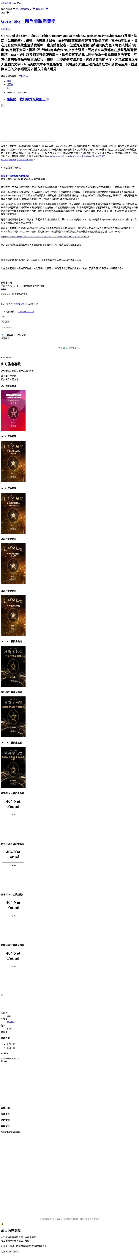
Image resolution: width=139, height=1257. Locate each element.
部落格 (10, 84)
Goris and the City (26, 311)
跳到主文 (5, 29)
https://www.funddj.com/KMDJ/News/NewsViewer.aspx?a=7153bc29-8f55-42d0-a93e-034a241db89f (45, 236)
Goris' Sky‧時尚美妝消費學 (28, 21)
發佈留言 (5, 338)
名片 (9, 88)
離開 (15, 1252)
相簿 (9, 81)
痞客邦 (16, 304)
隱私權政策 (84, 1219)
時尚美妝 (23, 76)
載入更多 (5, 322)
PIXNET (49, 1219)
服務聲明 (95, 1219)
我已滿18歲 (6, 1252)
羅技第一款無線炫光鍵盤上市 (28, 99)
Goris (3, 288)
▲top (3, 316)
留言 (22, 304)
